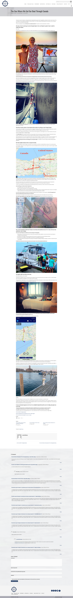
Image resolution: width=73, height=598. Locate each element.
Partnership (22, 593)
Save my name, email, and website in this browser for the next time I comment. (26, 579)
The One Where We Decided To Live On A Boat (23, 415)
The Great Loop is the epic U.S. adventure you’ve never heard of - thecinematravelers (26, 505)
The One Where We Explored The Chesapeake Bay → (48, 442)
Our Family (31, 593)
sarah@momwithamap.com (19, 542)
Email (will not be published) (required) (18, 571)
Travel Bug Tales (16, 593)
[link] (25, 4)
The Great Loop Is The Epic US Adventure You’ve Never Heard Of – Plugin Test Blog (25, 547)
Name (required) (14, 567)
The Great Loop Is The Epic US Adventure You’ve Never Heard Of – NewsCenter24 (25, 522)
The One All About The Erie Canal (34, 422)
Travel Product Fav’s (37, 593)
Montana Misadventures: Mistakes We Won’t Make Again (25, 413)
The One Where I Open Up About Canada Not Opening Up (21, 423)
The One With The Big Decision (21, 412)
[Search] (71, 1)
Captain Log (21, 429)
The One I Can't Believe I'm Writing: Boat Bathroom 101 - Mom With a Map (24, 464)
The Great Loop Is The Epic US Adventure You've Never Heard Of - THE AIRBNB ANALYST (26, 514)
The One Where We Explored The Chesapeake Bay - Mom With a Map (23, 456)
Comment (13, 558)
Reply (61, 462)
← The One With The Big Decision (21, 442)
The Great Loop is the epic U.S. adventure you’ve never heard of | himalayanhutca (25, 487)
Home (12, 593)
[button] (52, 591)
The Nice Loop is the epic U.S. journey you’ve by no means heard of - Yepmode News (26, 496)
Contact (42, 593)
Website (12, 575)
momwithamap (19, 13)
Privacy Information (14, 594)
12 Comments (25, 13)
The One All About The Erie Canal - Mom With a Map (20, 478)
